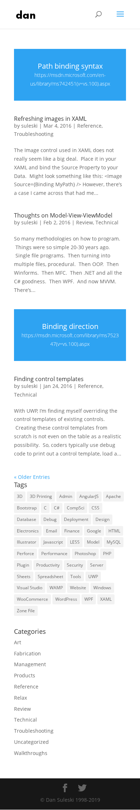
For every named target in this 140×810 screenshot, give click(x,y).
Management (30, 664)
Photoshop (85, 553)
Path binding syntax (70, 66)
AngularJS (89, 496)
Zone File (26, 611)
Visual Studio (29, 588)
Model (93, 542)
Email (51, 531)
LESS (75, 542)
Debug (50, 519)
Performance (54, 553)
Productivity (48, 565)
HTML (114, 531)
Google (94, 531)
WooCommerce (32, 599)
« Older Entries (32, 476)
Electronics (28, 531)
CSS (95, 508)
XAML (106, 599)
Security (75, 565)
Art (17, 642)
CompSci (75, 508)
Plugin (23, 565)
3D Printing (41, 496)
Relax (20, 697)
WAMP (56, 588)
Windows (102, 588)
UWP (93, 576)
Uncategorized (31, 741)
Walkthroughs (30, 753)
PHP (107, 553)
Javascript (53, 542)
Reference (89, 125)
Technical (106, 222)
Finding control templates (49, 379)
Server (96, 565)
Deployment (76, 519)
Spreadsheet (50, 576)
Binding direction (70, 326)
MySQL (114, 542)
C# (57, 508)
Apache (113, 496)
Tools (75, 576)
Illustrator (26, 542)
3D (20, 496)
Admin (65, 496)
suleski (29, 125)
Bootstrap (27, 508)
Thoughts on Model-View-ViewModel (63, 215)
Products (24, 675)
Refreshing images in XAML (50, 119)
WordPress (66, 599)
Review (84, 222)
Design (102, 519)
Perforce (25, 553)
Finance (72, 531)
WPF (88, 599)
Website (78, 588)
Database (26, 519)
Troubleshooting (33, 134)
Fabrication (27, 653)
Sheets (24, 576)
